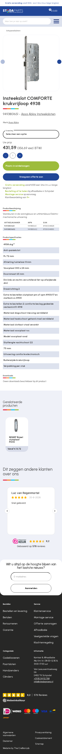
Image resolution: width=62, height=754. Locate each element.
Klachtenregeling (43, 642)
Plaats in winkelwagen (17, 166)
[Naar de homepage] (13, 11)
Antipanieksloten (13, 30)
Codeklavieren (11, 657)
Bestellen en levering (15, 611)
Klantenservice (42, 611)
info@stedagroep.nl (43, 681)
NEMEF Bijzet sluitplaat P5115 (16, 440)
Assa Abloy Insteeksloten (38, 114)
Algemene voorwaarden (9, 734)
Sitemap (39, 744)
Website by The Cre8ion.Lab (16, 748)
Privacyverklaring (43, 732)
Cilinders (8, 676)
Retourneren (10, 623)
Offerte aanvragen (45, 623)
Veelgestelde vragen (46, 636)
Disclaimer (8, 741)
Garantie (8, 629)
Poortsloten (9, 664)
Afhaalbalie (40, 629)
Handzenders (11, 670)
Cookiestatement (43, 738)
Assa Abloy (13, 122)
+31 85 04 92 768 (42, 678)
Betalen (7, 617)
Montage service (43, 617)
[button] (59, 62)
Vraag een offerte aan (31, 177)
